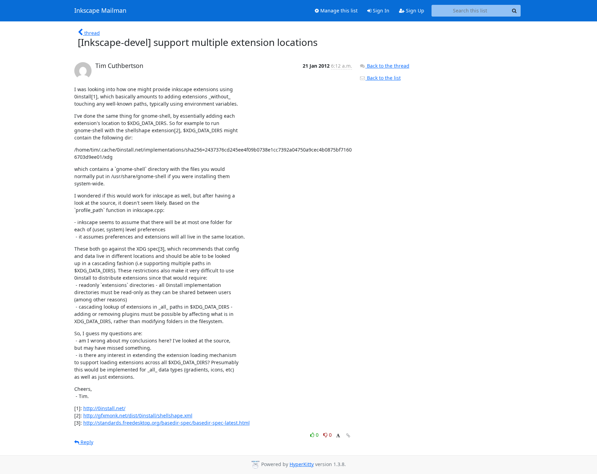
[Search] (514, 11)
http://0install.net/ (104, 408)
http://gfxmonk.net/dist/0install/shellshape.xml (137, 415)
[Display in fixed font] (338, 436)
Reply (86, 442)
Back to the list (383, 78)
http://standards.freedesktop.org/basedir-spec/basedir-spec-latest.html (166, 422)
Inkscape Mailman (100, 11)
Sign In (380, 10)
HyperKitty (302, 464)
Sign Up (414, 10)
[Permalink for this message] (348, 435)
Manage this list (338, 10)
